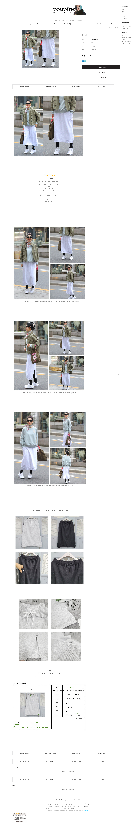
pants (50, 24)
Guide (60, 800)
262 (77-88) (67, 24)
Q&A (123, 12)
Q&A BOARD (101, 87)
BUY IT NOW (102, 67)
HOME (110, 28)
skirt (55, 24)
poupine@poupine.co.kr (85, 808)
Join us (61, 20)
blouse (39, 24)
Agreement (67, 800)
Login (55, 20)
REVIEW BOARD (76, 87)
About (55, 800)
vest (44, 24)
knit (34, 24)
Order (72, 20)
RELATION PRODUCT (50, 87)
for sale (75, 24)
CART (123, 14)
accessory (88, 24)
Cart (67, 20)
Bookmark (79, 20)
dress (60, 24)
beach (81, 24)
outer (25, 24)
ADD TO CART (103, 72)
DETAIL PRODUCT (25, 87)
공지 (123, 9)
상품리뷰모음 (125, 18)
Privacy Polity (77, 800)
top (30, 24)
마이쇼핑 (124, 16)
